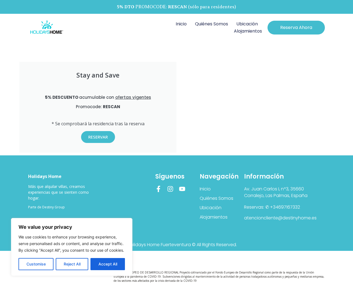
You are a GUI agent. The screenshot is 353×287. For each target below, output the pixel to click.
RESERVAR (98, 137)
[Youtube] (182, 189)
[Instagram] (170, 189)
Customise (36, 264)
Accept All (107, 264)
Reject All (72, 264)
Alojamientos (248, 31)
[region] (71, 247)
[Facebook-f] (158, 189)
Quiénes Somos (211, 24)
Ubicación (247, 24)
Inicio (181, 24)
